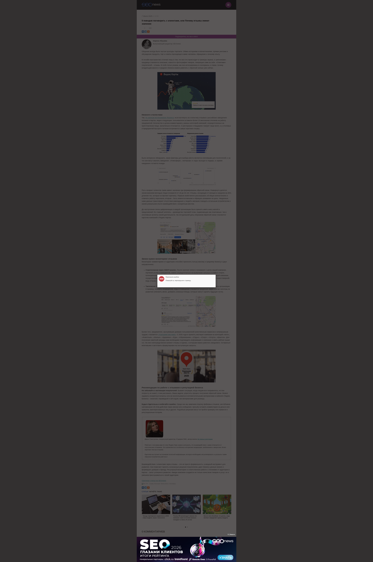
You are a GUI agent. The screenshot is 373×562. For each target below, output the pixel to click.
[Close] (215, 274)
